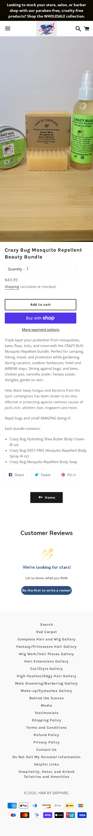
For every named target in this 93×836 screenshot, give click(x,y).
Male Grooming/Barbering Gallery (46, 683)
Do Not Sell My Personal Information (46, 757)
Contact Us (46, 749)
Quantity (15, 269)
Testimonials (47, 713)
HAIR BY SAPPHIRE (53, 792)
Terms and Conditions (46, 727)
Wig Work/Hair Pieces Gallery (46, 654)
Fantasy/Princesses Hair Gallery (46, 646)
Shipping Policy (46, 720)
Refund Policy (46, 735)
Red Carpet (46, 632)
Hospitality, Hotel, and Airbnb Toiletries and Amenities (47, 774)
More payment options (40, 329)
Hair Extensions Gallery (46, 661)
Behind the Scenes (46, 698)
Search (46, 624)
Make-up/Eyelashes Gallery (46, 691)
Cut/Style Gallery (46, 669)
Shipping (12, 286)
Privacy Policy (46, 742)
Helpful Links (46, 764)
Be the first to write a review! (46, 590)
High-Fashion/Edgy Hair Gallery (47, 676)
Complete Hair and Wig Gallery (47, 639)
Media (46, 705)
